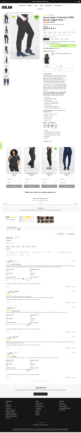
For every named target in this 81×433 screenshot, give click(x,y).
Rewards (37, 413)
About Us (40, 9)
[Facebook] (38, 422)
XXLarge (45, 34)
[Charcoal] (46, 28)
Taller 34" (66, 39)
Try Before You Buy (40, 406)
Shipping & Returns (47, 73)
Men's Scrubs (39, 405)
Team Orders (58, 5)
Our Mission (62, 403)
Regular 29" (57, 39)
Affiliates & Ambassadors (11, 414)
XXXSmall (45, 32)
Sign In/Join (8, 405)
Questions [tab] (17, 237)
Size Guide (8, 406)
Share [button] (8, 286)
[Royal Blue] (51, 28)
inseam (28, 246)
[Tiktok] (42, 422)
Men (36, 5)
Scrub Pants (11, 12)
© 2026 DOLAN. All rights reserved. (40, 424)
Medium (64, 32)
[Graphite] (55, 28)
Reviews (37, 414)
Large (69, 32)
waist (8, 246)
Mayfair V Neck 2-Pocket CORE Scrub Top (61, 53)
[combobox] (14, 1)
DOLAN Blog (62, 409)
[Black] (44, 28)
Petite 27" (51, 39)
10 (47, 380)
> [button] (50, 380)
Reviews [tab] (8, 237)
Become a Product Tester (11, 416)
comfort (33, 246)
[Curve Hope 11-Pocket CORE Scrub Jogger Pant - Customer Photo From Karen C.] (39, 218)
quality (12, 246)
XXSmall (50, 32)
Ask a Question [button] (61, 233)
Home (7, 12)
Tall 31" (62, 39)
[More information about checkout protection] (58, 48)
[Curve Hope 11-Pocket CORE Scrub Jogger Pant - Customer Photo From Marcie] (43, 218)
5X (64, 34)
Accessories (48, 5)
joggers (18, 246)
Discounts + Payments (11, 413)
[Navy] (49, 28)
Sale (41, 5)
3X (54, 34)
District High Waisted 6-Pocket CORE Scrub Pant (31, 173)
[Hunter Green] (53, 28)
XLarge (74, 32)
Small (59, 32)
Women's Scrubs (39, 403)
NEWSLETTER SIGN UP (40, 394)
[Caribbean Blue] (47, 28)
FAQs (7, 403)
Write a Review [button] (71, 233)
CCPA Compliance (63, 406)
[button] (72, 286)
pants (23, 246)
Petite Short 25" (46, 39)
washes (8, 248)
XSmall (55, 32)
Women (30, 5)
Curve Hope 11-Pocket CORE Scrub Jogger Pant (14, 283)
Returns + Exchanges (10, 409)
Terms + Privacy (63, 405)
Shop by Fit (22, 5)
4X (59, 34)
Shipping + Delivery (10, 411)
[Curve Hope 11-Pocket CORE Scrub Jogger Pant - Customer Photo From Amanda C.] (39, 221)
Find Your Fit (8, 408)
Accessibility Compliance (64, 408)
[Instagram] (40, 422)
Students (37, 411)
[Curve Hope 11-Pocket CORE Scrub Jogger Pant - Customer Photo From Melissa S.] (43, 221)
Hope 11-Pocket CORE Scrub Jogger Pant (49, 173)
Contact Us (8, 417)
